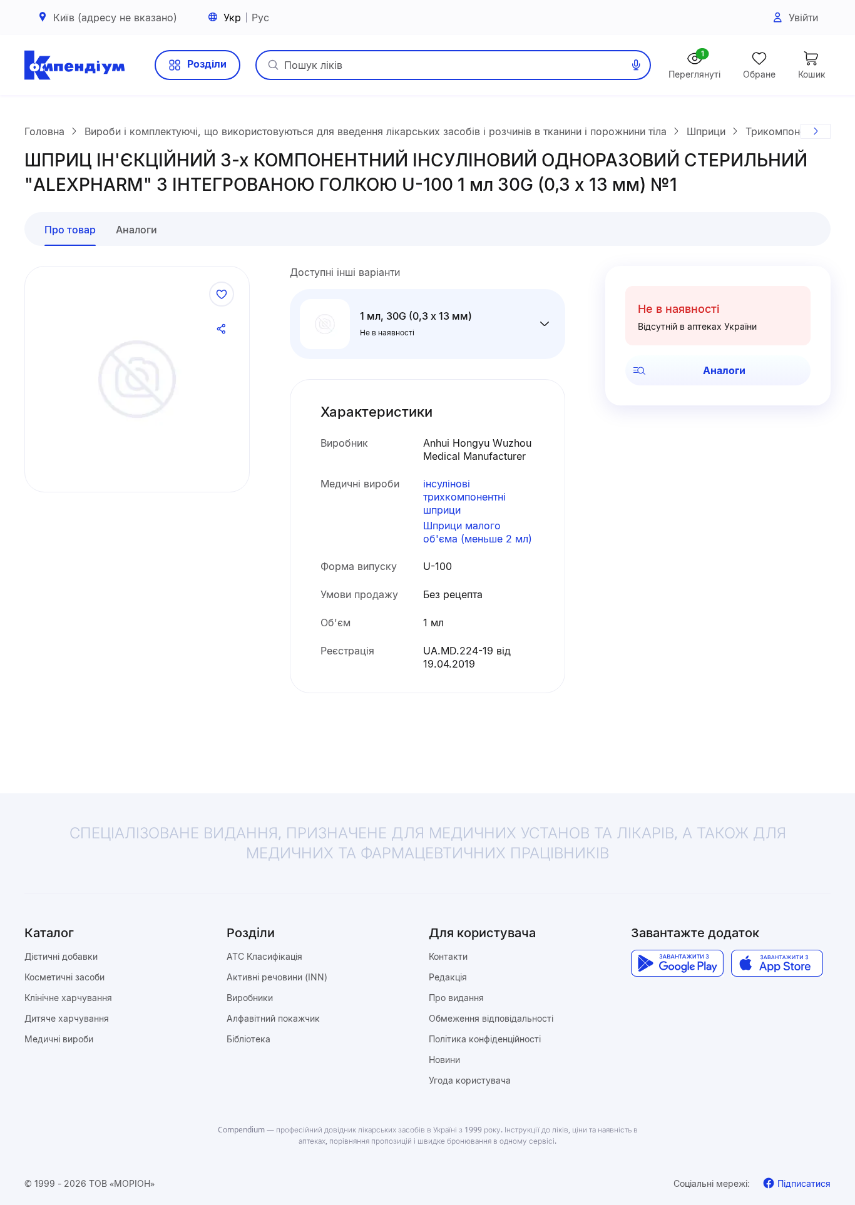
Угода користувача (470, 1080)
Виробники (250, 997)
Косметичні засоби (64, 977)
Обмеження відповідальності (491, 1018)
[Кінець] (816, 131)
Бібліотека (248, 1039)
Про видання (456, 997)
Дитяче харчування (66, 1018)
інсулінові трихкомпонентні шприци (464, 496)
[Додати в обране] (221, 294)
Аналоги (724, 370)
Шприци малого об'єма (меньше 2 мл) (477, 532)
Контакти (448, 956)
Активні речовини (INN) (277, 977)
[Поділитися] (221, 329)
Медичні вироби (58, 1039)
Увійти (803, 17)
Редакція (448, 977)
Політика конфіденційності (485, 1039)
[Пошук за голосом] (635, 65)
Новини (444, 1059)
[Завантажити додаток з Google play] (677, 963)
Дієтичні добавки (61, 956)
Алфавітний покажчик (273, 1018)
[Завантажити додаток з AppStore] (777, 963)
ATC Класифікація (264, 956)
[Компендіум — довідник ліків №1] (74, 65)
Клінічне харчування (68, 997)
